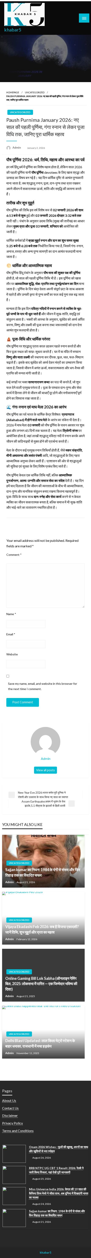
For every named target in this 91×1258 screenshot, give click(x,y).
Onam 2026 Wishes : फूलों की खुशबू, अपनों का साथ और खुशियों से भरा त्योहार (58, 1149)
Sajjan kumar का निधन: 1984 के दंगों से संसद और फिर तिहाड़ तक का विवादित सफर (42, 872)
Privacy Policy (12, 1123)
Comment (14, 554)
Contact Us (10, 1108)
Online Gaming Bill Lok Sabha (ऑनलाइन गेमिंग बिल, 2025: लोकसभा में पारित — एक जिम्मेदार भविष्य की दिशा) (41, 983)
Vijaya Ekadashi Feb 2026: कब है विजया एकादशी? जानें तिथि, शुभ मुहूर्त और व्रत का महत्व (42, 929)
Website (12, 654)
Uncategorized (34, 92)
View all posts (45, 770)
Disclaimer (10, 1115)
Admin (17, 147)
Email (10, 634)
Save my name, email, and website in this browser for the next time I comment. (42, 686)
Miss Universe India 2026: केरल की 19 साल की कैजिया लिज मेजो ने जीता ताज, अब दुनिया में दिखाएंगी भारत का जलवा (58, 1193)
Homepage (12, 92)
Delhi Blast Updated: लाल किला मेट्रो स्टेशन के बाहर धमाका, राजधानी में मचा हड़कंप (40, 1043)
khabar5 (12, 30)
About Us (9, 1100)
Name (11, 614)
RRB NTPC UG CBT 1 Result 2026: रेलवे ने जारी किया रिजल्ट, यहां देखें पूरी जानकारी (56, 1170)
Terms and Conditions (18, 1131)
